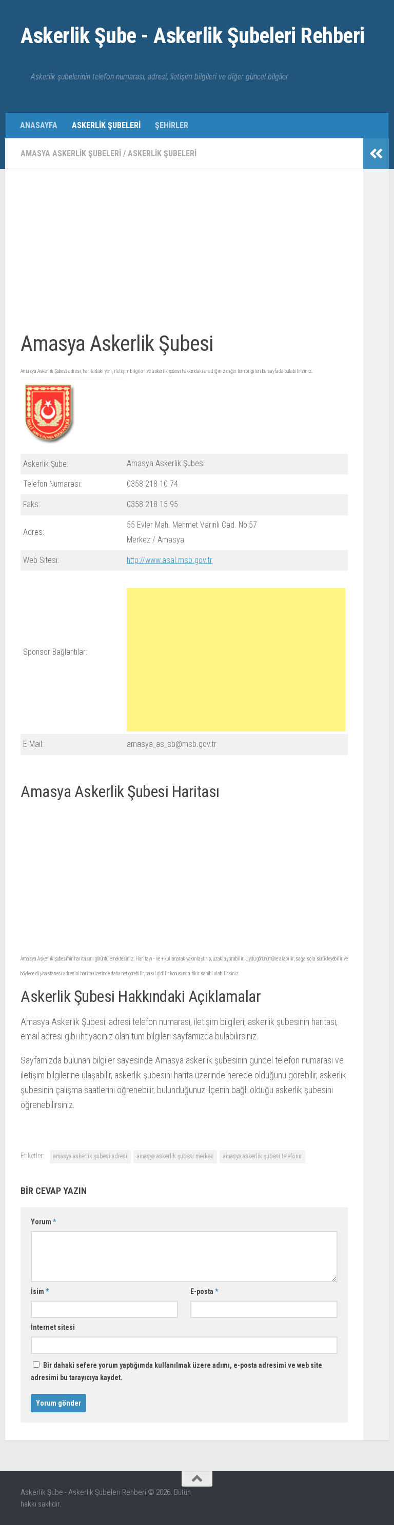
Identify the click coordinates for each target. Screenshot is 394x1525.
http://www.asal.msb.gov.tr (169, 560)
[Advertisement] (184, 256)
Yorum (43, 1222)
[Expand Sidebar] (376, 153)
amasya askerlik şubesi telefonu (262, 1156)
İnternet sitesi (53, 1327)
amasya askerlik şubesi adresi (90, 1156)
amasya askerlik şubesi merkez (175, 1156)
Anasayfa (38, 125)
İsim (40, 1291)
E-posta (204, 1291)
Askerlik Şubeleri (106, 125)
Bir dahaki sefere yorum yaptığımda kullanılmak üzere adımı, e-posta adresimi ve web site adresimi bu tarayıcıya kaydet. (176, 1371)
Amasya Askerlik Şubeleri (71, 153)
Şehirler (171, 125)
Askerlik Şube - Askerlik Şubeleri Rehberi (193, 35)
